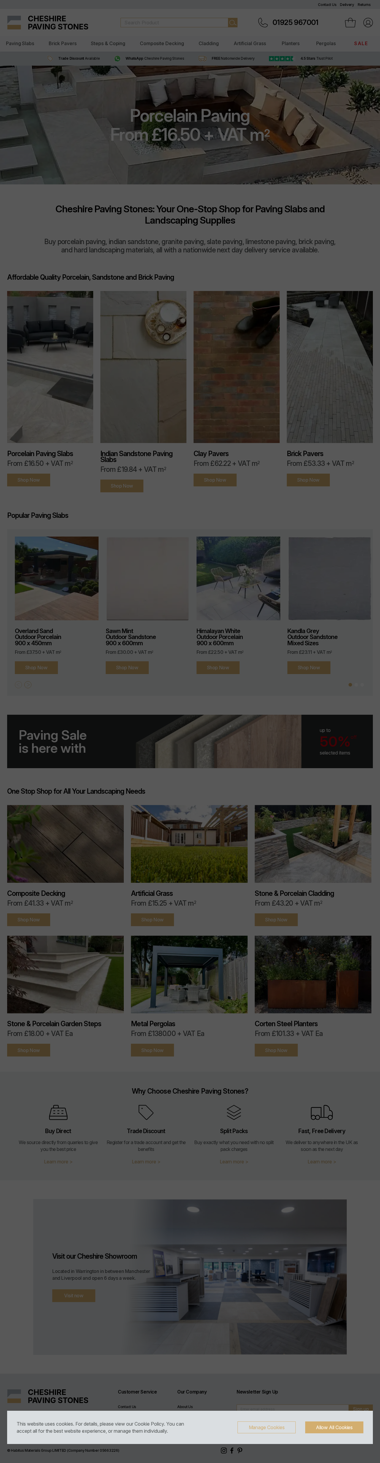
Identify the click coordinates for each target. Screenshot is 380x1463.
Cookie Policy (149, 1424)
